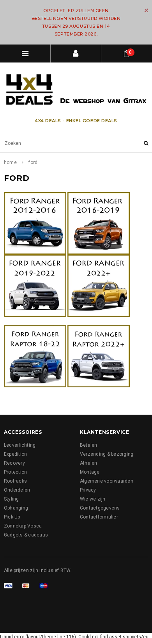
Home (10, 162)
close (146, 10)
